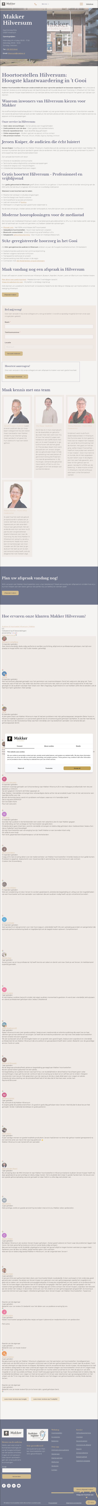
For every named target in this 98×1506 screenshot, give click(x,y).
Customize (49, 768)
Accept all (77, 768)
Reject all (21, 768)
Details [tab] (78, 746)
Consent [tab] (19, 746)
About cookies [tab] (49, 746)
